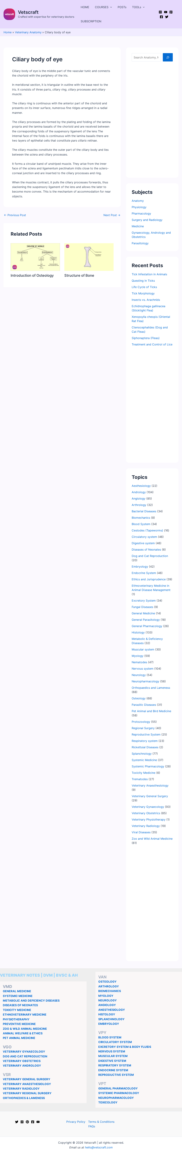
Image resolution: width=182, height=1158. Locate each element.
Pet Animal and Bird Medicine (151, 711)
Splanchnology (142, 753)
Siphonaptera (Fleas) (146, 338)
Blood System (141, 524)
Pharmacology (141, 213)
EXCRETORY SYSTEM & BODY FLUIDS (124, 1047)
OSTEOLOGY (107, 981)
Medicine (138, 226)
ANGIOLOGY (107, 1005)
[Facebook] (161, 16)
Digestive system (143, 543)
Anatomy (138, 200)
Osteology (139, 698)
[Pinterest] (171, 12)
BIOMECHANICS (109, 991)
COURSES (101, 7)
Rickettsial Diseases (145, 747)
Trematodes (140, 779)
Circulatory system (144, 537)
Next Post (111, 215)
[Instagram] (160, 12)
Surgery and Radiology (147, 220)
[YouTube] (165, 12)
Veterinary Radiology (146, 826)
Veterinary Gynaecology (148, 806)
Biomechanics (141, 517)
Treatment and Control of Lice (152, 344)
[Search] (168, 57)
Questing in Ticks (143, 280)
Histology (138, 632)
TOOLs (136, 7)
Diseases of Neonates (146, 549)
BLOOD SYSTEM (109, 1037)
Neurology (139, 675)
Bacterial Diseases (144, 511)
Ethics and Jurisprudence (149, 579)
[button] (110, 7)
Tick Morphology (143, 293)
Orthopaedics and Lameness (151, 687)
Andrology (139, 492)
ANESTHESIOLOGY (111, 1010)
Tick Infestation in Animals (149, 274)
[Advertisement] (152, 119)
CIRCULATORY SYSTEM (115, 1042)
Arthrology (139, 505)
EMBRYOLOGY (108, 1023)
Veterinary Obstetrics (146, 813)
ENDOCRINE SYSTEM (113, 1070)
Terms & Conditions (101, 1121)
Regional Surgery (143, 728)
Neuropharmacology (145, 681)
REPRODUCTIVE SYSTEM (116, 1075)
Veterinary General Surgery (150, 796)
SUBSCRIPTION (91, 21)
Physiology (139, 207)
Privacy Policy (75, 1121)
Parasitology (140, 243)
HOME (85, 7)
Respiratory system (145, 741)
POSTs (122, 7)
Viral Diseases (141, 832)
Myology (137, 656)
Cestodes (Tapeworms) (147, 530)
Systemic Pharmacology (148, 766)
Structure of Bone (79, 275)
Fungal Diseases (142, 607)
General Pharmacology (147, 626)
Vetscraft (28, 12)
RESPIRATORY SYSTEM (114, 1065)
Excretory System (144, 600)
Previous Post (15, 215)
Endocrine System (144, 573)
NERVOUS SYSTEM (111, 1051)
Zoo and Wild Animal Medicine (152, 838)
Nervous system (142, 668)
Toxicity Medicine (143, 772)
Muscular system (143, 649)
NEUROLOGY (107, 1000)
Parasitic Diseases (144, 704)
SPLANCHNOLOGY (111, 1019)
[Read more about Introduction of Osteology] (35, 257)
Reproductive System (146, 734)
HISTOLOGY (106, 1014)
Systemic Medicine (144, 760)
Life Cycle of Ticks (144, 287)
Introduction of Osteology (32, 275)
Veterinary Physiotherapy (148, 819)
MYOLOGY (105, 996)
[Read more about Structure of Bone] (89, 257)
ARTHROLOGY (108, 986)
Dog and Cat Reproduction (150, 556)
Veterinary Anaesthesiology (150, 785)
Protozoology (141, 721)
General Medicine (143, 613)
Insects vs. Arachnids (146, 300)
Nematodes (139, 662)
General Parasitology (146, 619)
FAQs (91, 1126)
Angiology (138, 498)
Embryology (140, 566)
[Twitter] (166, 16)
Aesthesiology (141, 486)
